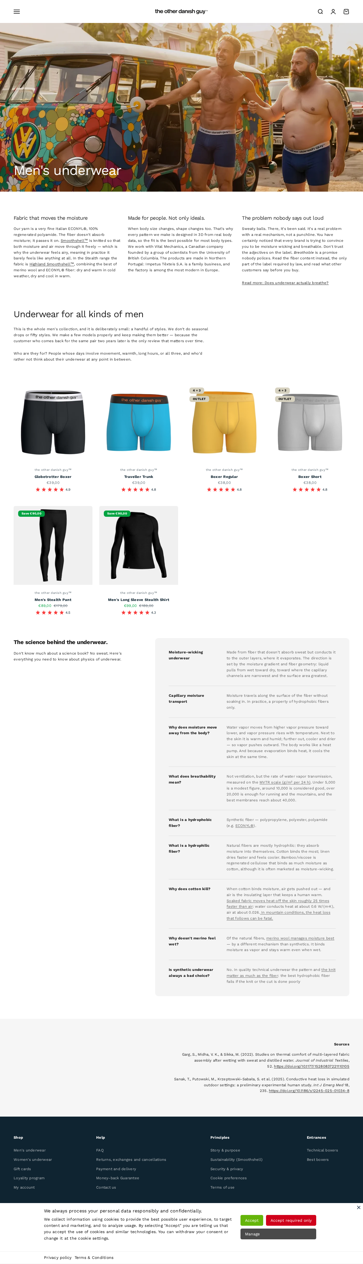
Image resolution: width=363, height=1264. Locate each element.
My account (24, 1187)
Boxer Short (310, 477)
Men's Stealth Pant (53, 600)
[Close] (358, 1207)
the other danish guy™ (53, 470)
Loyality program (29, 1178)
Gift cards (22, 1169)
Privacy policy (58, 1257)
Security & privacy (226, 1169)
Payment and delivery (116, 1169)
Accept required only (291, 1220)
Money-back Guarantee (117, 1178)
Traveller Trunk (138, 477)
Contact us (106, 1187)
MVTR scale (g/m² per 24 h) (285, 782)
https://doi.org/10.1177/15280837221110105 (311, 1066)
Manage (252, 1234)
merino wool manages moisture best (300, 938)
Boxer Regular (224, 477)
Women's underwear (33, 1159)
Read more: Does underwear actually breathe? (285, 283)
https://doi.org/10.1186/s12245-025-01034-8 (309, 1091)
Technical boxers (322, 1150)
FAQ (100, 1150)
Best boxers (318, 1159)
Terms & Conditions (94, 1257)
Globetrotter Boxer (53, 477)
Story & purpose (225, 1150)
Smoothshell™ (74, 240)
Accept (252, 1220)
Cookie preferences (228, 1178)
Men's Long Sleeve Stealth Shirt (138, 600)
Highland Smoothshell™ (51, 264)
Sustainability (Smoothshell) (236, 1159)
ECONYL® (244, 825)
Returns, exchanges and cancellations (131, 1159)
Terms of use (222, 1187)
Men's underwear (30, 1150)
